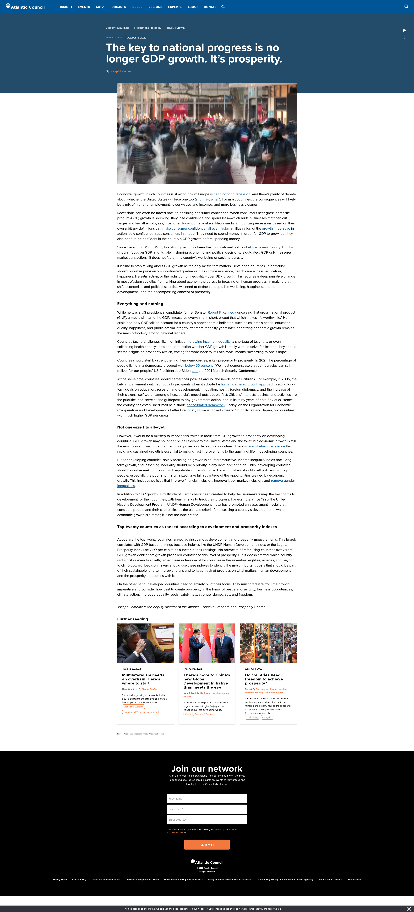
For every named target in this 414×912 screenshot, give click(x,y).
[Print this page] (404, 30)
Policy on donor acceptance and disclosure (230, 879)
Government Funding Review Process (183, 879)
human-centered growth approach (247, 384)
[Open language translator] (223, 6)
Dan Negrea (262, 689)
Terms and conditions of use (106, 879)
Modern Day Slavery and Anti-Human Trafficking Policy (285, 879)
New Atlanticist (115, 37)
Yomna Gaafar (149, 689)
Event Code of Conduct (330, 879)
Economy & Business (117, 27)
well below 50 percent (195, 365)
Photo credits (354, 879)
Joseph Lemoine (120, 71)
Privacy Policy (218, 830)
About (193, 7)
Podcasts (118, 7)
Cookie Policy (79, 879)
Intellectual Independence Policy (142, 879)
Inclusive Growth (175, 27)
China (188, 714)
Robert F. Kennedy (222, 312)
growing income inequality (209, 341)
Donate (210, 7)
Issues (137, 7)
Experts (175, 7)
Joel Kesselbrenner (274, 692)
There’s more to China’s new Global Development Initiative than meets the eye (207, 681)
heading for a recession (232, 193)
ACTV (100, 7)
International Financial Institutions (140, 712)
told (195, 370)
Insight (66, 7)
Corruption (267, 717)
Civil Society (252, 717)
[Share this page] (404, 37)
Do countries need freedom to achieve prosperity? (264, 679)
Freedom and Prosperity (147, 27)
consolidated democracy (206, 404)
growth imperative (276, 228)
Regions (155, 7)
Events (84, 7)
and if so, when (207, 199)
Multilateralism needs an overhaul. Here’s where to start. (143, 679)
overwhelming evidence (266, 446)
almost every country (264, 247)
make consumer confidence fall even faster (195, 228)
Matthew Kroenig (254, 692)
